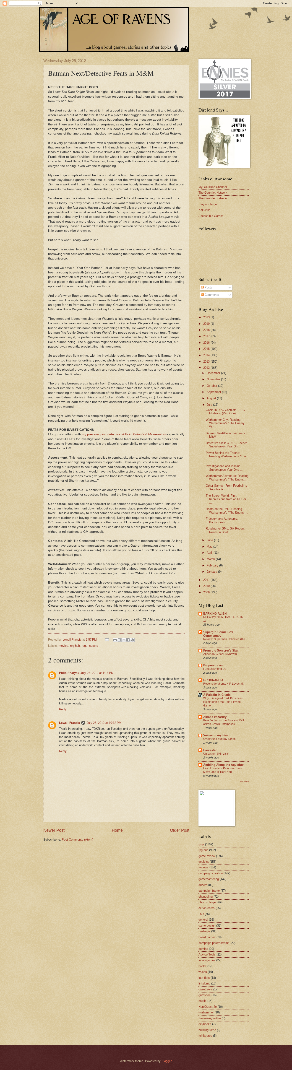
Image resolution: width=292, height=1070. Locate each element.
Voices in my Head (216, 735)
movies (63, 645)
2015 (207, 349)
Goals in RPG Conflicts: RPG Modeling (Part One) (225, 411)
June (210, 540)
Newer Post (54, 830)
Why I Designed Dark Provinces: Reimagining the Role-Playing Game (223, 702)
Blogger (166, 1061)
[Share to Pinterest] (132, 640)
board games (207, 937)
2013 (207, 361)
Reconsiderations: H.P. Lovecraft (223, 683)
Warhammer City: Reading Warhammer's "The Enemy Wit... (225, 423)
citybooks (204, 1024)
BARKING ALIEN (215, 613)
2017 (207, 336)
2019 (207, 323)
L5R (201, 914)
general (203, 919)
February (213, 565)
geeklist (203, 861)
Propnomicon (213, 665)
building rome (207, 1030)
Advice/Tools (207, 954)
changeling (205, 896)
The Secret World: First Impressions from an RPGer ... (226, 499)
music (202, 1000)
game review (206, 856)
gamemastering (208, 879)
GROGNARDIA (213, 680)
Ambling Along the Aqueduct (223, 764)
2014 (207, 355)
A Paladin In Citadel (217, 694)
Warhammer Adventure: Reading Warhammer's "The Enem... (227, 477)
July (210, 404)
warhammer (206, 1012)
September (214, 392)
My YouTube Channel (212, 187)
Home (117, 830)
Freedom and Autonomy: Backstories (222, 520)
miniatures (205, 1035)
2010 (207, 586)
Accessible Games (211, 216)
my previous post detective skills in (124, 434)
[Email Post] (107, 639)
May (210, 546)
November (214, 379)
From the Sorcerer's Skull (221, 650)
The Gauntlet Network (212, 192)
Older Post (179, 830)
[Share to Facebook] (128, 640)
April (210, 552)
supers (93, 645)
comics (203, 949)
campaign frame (209, 890)
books (202, 966)
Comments (211, 294)
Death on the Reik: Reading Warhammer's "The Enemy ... (227, 510)
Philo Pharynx (69, 673)
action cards (206, 908)
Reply (63, 709)
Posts (208, 287)
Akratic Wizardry (215, 717)
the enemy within (209, 1018)
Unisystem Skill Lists (216, 753)
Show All (244, 781)
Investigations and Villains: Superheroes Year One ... (224, 467)
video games (206, 960)
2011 (207, 580)
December (214, 373)
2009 (207, 592)
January (212, 571)
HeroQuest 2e (207, 1006)
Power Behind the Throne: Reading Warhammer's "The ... (226, 456)
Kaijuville (204, 210)
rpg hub (75, 645)
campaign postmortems (213, 943)
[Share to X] (123, 640)
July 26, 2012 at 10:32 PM (104, 723)
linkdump (204, 983)
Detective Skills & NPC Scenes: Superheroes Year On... (227, 444)
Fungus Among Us (214, 668)
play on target (207, 902)
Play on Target (208, 204)
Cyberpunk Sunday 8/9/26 (219, 738)
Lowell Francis (69, 723)
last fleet (204, 977)
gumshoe (204, 995)
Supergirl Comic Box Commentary (218, 633)
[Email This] (115, 640)
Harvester (209, 750)
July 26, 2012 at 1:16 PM (97, 673)
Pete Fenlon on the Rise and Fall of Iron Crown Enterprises (223, 722)
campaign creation (210, 873)
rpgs (84, 645)
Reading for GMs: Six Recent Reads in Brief (225, 530)
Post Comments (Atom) (77, 839)
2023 (207, 317)
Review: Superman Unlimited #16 (224, 639)
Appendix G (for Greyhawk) (220, 654)
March (211, 559)
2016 (207, 342)
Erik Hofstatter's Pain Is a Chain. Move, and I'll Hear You (223, 770)
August (212, 398)
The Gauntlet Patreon (212, 198)
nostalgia (204, 931)
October (212, 385)
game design (206, 925)
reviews (203, 867)
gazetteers (205, 989)
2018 (207, 330)
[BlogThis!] (119, 640)
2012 (207, 367)
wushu (202, 972)
